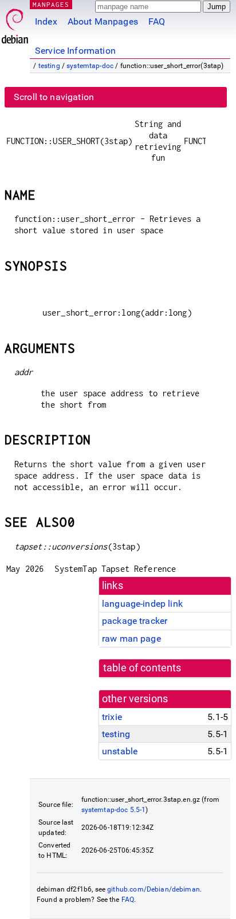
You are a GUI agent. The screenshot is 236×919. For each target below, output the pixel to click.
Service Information (75, 50)
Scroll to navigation (54, 96)
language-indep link (142, 603)
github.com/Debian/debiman (153, 889)
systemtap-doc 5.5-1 (113, 810)
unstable (119, 751)
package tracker (134, 620)
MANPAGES (51, 4)
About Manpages (103, 21)
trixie (112, 716)
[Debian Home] (15, 23)
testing (49, 66)
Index (46, 21)
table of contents (142, 668)
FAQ (156, 21)
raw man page (131, 638)
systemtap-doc (89, 66)
